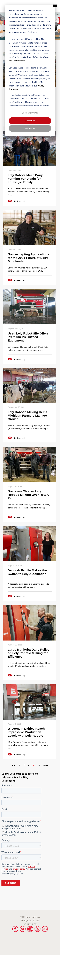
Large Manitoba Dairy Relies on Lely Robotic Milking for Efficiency (28, 653)
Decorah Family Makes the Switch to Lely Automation (27, 572)
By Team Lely (19, 201)
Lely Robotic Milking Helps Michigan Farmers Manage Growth (27, 415)
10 (39, 765)
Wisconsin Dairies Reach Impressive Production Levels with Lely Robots (26, 732)
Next (45, 765)
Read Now (29, 148)
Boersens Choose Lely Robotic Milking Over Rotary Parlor (28, 494)
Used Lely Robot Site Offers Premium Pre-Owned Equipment (28, 337)
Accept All (30, 120)
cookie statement (17, 60)
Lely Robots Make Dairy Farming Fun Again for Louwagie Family (25, 178)
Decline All (30, 128)
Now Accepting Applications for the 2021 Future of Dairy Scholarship (28, 258)
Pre (13, 765)
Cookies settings (30, 112)
